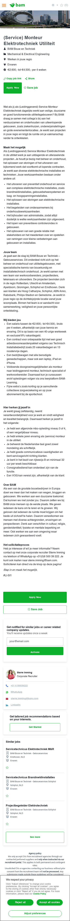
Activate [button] (35, 652)
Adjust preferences (35, 913)
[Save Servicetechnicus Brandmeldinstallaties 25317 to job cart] (7, 795)
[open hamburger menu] (4, 5)
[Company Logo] (17, 5)
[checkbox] (31, 87)
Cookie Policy (39, 894)
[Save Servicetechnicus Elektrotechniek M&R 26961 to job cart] (7, 767)
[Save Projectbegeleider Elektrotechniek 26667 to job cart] (7, 824)
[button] (54, 5)
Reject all (20, 902)
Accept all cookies (49, 902)
